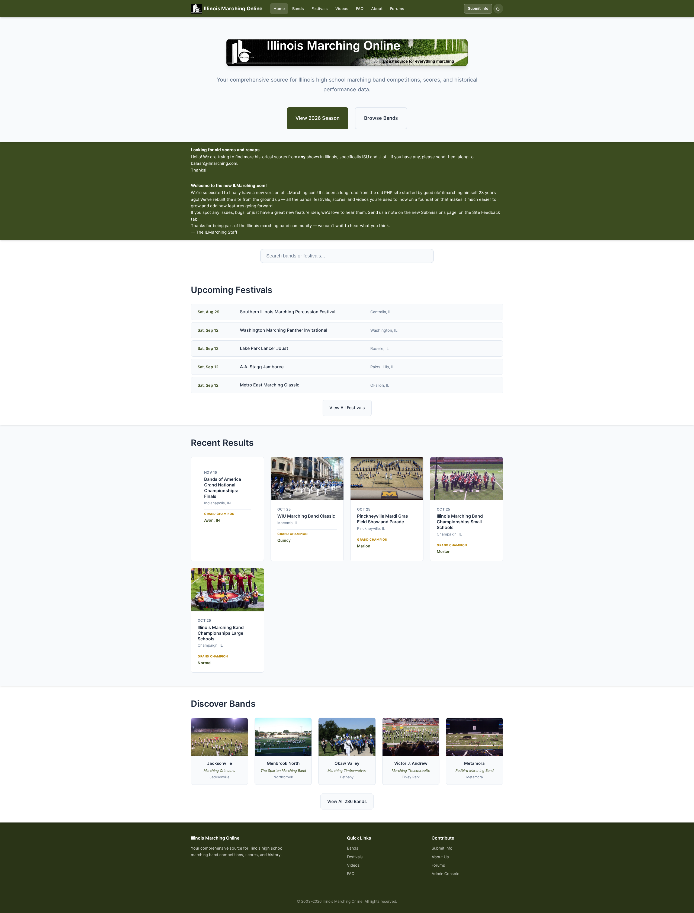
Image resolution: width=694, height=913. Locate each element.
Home (279, 8)
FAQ (360, 8)
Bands (298, 8)
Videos (341, 8)
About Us (440, 856)
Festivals (319, 8)
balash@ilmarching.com (214, 163)
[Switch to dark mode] (498, 9)
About (377, 8)
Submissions (433, 212)
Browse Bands (381, 118)
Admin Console (445, 873)
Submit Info (478, 8)
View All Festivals (347, 407)
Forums (397, 8)
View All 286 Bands (347, 801)
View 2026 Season (317, 118)
